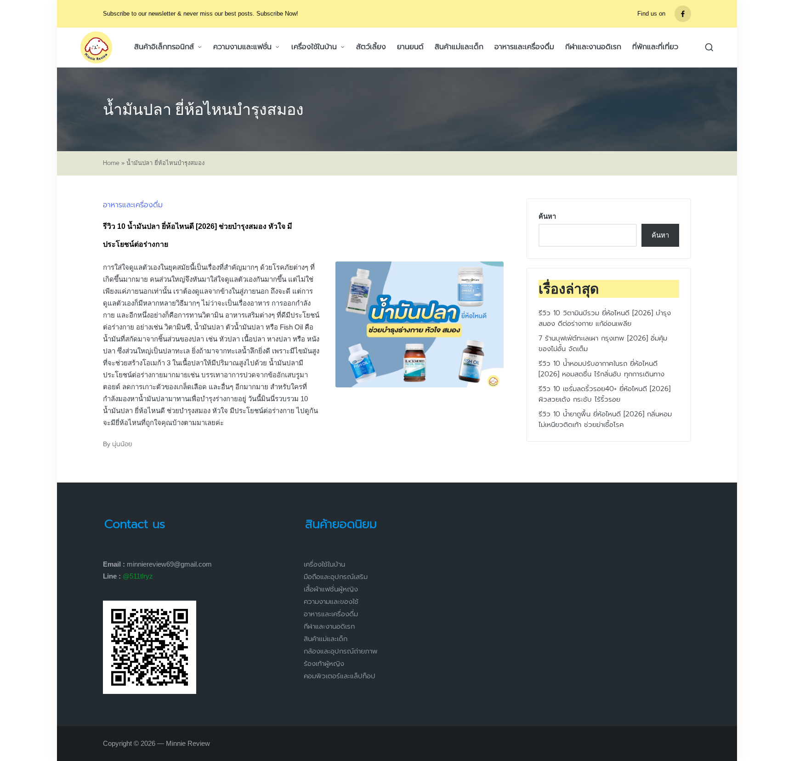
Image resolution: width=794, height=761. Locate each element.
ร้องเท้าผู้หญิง (324, 664)
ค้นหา (547, 216)
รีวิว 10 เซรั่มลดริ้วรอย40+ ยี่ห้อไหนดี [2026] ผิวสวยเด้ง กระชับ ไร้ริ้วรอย (604, 394)
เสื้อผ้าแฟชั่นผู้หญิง (331, 589)
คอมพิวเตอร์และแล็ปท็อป (339, 676)
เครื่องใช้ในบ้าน (324, 564)
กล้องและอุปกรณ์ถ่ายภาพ (341, 651)
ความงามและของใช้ (331, 601)
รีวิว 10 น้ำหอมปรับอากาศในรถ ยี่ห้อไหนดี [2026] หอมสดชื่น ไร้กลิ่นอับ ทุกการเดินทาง (601, 369)
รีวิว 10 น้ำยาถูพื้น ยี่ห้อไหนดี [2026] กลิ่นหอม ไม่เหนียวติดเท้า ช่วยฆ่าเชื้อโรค (605, 419)
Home (111, 163)
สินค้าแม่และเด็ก (325, 639)
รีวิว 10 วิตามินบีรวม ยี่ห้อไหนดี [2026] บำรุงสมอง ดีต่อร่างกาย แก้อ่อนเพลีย (605, 318)
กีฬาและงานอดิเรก (329, 626)
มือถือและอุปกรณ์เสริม (336, 577)
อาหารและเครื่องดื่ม (133, 204)
